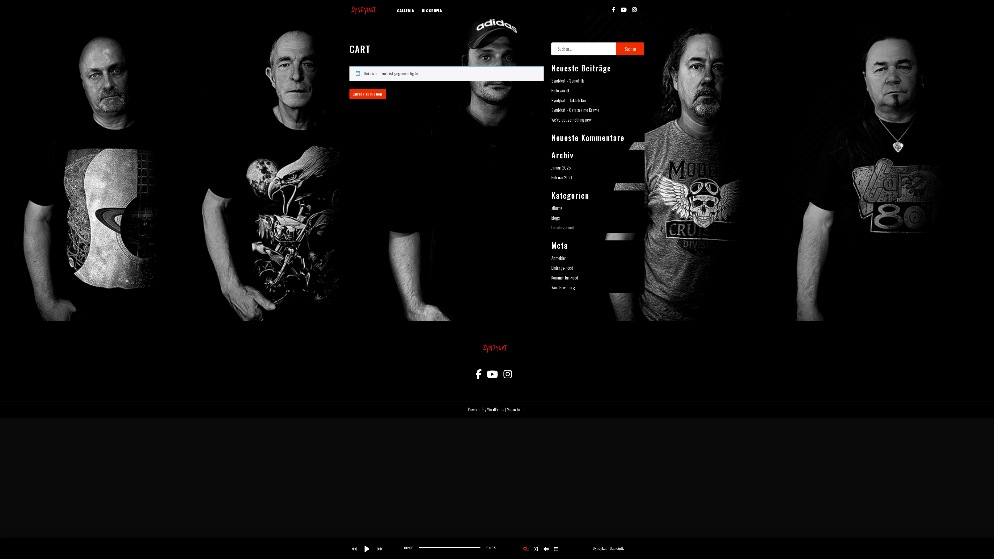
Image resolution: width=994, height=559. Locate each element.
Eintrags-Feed (562, 268)
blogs (555, 218)
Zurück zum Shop (367, 94)
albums (557, 208)
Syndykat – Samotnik (567, 81)
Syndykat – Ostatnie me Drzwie (575, 110)
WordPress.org (563, 287)
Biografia (432, 10)
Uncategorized (562, 227)
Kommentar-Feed (564, 278)
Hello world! (560, 90)
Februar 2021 (561, 177)
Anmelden (559, 258)
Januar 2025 (561, 168)
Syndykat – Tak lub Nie (568, 100)
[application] (450, 549)
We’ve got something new (571, 120)
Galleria (405, 10)
